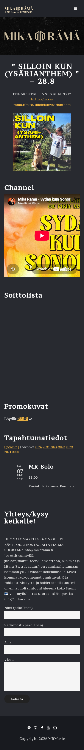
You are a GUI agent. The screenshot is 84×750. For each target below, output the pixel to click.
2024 (53, 447)
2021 (7, 452)
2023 (61, 447)
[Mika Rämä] (18, 8)
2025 (46, 447)
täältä (22, 419)
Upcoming (11, 447)
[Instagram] (35, 728)
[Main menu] (76, 8)
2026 (38, 447)
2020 (15, 452)
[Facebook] (42, 728)
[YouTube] (48, 728)
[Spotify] (29, 728)
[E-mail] (55, 728)
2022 (69, 447)
